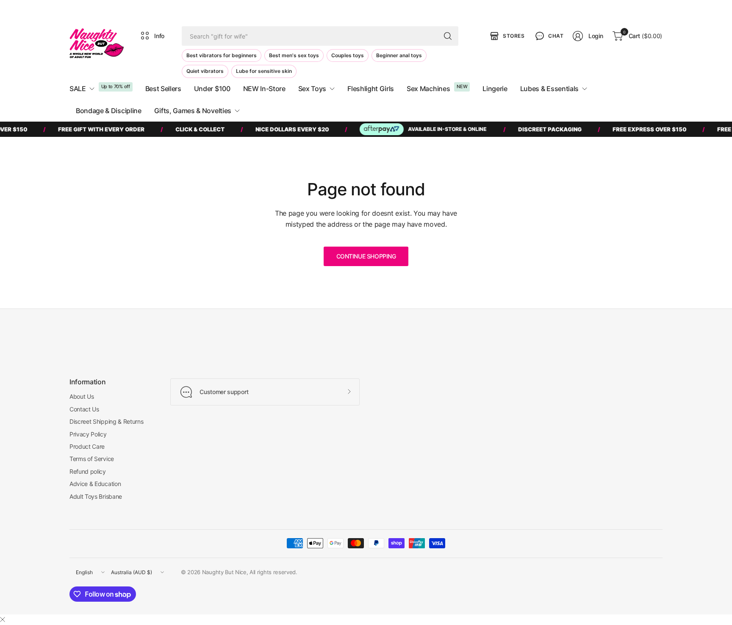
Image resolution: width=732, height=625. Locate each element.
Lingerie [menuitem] (494, 88)
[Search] (447, 36)
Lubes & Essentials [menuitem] (549, 88)
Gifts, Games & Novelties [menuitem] (192, 110)
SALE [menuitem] (77, 88)
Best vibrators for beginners (221, 55)
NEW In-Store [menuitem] (264, 88)
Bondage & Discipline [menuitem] (108, 110)
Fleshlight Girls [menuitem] (370, 88)
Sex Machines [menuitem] (428, 88)
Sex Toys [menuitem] (312, 88)
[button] (548, 36)
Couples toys (347, 55)
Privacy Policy (88, 434)
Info (159, 35)
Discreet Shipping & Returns (106, 421)
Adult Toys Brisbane (95, 496)
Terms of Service (91, 458)
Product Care (87, 446)
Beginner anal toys (399, 55)
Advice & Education (95, 483)
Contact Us (84, 409)
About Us (81, 396)
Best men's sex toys (294, 55)
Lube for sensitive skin (264, 71)
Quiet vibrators (205, 71)
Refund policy (87, 471)
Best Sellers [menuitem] (163, 88)
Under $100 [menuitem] (212, 88)
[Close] (2, 619)
